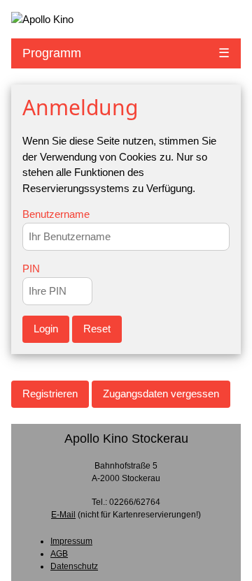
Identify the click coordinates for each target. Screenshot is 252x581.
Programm (51, 53)
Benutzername (56, 214)
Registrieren (50, 393)
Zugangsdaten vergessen (161, 393)
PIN (31, 268)
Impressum (71, 541)
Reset (97, 328)
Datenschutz (74, 566)
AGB (59, 554)
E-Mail (63, 515)
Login (46, 328)
